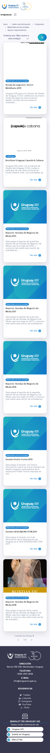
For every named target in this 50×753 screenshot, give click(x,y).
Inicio (5, 24)
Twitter (26, 695)
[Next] (32, 639)
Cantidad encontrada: (24, 636)
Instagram (26, 701)
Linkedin (26, 698)
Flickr (26, 707)
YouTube (26, 704)
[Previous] (18, 639)
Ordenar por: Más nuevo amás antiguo (16, 37)
